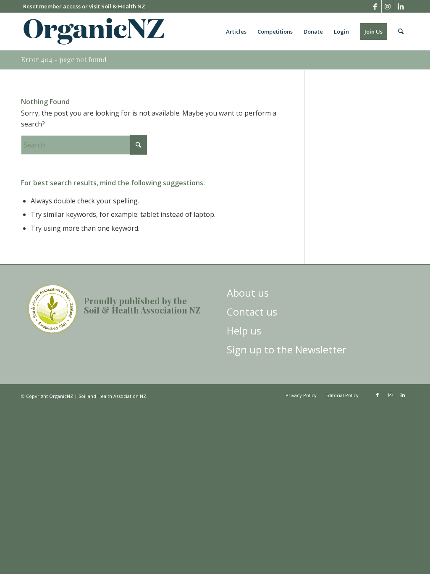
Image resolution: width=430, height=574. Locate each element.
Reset (30, 6)
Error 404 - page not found (64, 59)
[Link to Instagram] (388, 6)
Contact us (252, 312)
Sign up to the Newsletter (286, 349)
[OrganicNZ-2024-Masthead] (94, 31)
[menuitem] (236, 31)
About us (248, 293)
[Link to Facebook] (375, 6)
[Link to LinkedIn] (400, 6)
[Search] (401, 31)
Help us (244, 330)
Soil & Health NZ (123, 6)
